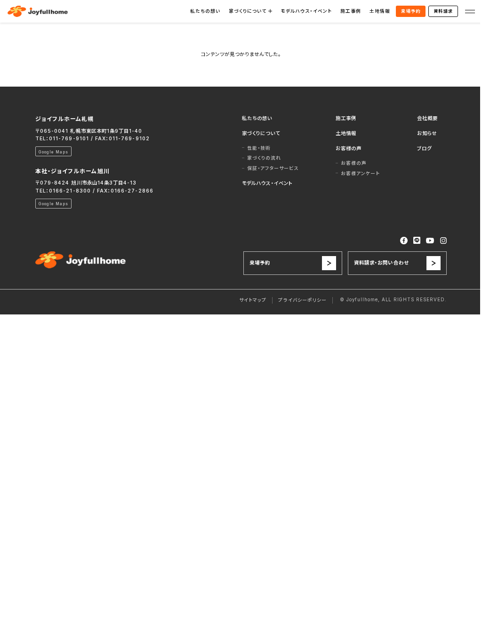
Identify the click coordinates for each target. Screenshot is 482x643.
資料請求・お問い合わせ (381, 263)
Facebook (404, 240)
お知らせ (427, 133)
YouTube (430, 241)
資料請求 (443, 11)
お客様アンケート (360, 173)
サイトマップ (252, 300)
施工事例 (350, 11)
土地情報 (380, 11)
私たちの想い (205, 11)
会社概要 (427, 118)
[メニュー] (470, 11)
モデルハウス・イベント (306, 11)
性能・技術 (259, 148)
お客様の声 (349, 148)
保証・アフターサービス (273, 168)
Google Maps (54, 152)
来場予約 (410, 11)
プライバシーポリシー (302, 300)
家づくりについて (247, 11)
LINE (416, 240)
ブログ (424, 148)
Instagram (443, 240)
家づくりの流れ (264, 158)
